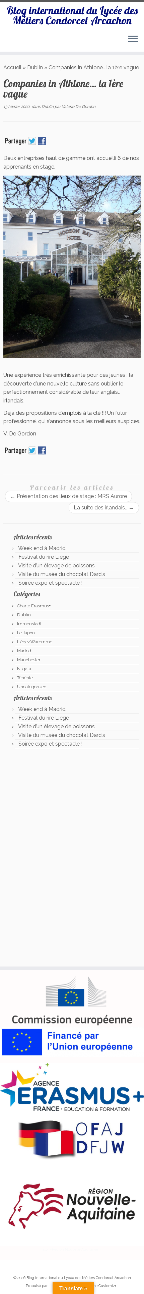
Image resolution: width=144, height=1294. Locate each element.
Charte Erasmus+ (34, 605)
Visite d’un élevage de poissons (56, 565)
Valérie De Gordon (78, 106)
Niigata (24, 668)
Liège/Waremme (34, 641)
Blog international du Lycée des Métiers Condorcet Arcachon (72, 15)
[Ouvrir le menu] (133, 40)
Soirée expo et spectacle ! (50, 583)
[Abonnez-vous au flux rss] (11, 1267)
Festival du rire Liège (43, 557)
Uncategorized (32, 686)
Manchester (29, 659)
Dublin (35, 67)
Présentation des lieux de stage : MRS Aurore (68, 496)
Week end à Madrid (42, 548)
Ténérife (25, 677)
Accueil (12, 67)
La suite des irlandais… (104, 507)
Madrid (24, 650)
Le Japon (26, 632)
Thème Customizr (100, 1286)
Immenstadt (29, 623)
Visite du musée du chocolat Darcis (61, 574)
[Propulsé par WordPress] (51, 1284)
